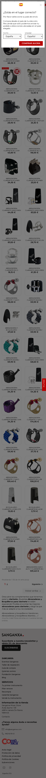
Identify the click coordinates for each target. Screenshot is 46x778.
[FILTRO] (44, 389)
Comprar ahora (31, 43)
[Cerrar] (41, 5)
